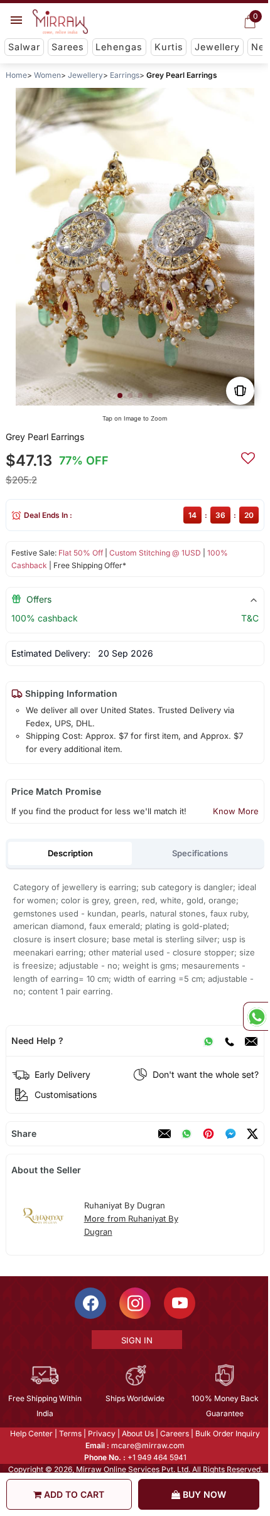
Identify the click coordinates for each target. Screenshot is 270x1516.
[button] (119, 395)
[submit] (248, 456)
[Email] (251, 1041)
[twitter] (252, 1133)
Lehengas (119, 46)
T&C (250, 618)
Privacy (101, 1433)
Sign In (135, 1340)
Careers (173, 1433)
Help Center (30, 1433)
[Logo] (60, 22)
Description (70, 853)
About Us (137, 1433)
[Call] (229, 1041)
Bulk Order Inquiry (227, 1433)
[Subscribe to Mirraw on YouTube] (179, 1303)
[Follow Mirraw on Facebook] (89, 1303)
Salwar (24, 46)
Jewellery (217, 46)
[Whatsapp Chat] (255, 1016)
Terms (69, 1433)
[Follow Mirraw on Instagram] (134, 1303)
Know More (236, 811)
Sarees (67, 46)
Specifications (200, 853)
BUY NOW (203, 1494)
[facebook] (230, 1133)
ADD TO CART (72, 1494)
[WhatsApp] (208, 1041)
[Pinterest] (208, 1133)
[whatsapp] (186, 1133)
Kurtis (168, 46)
